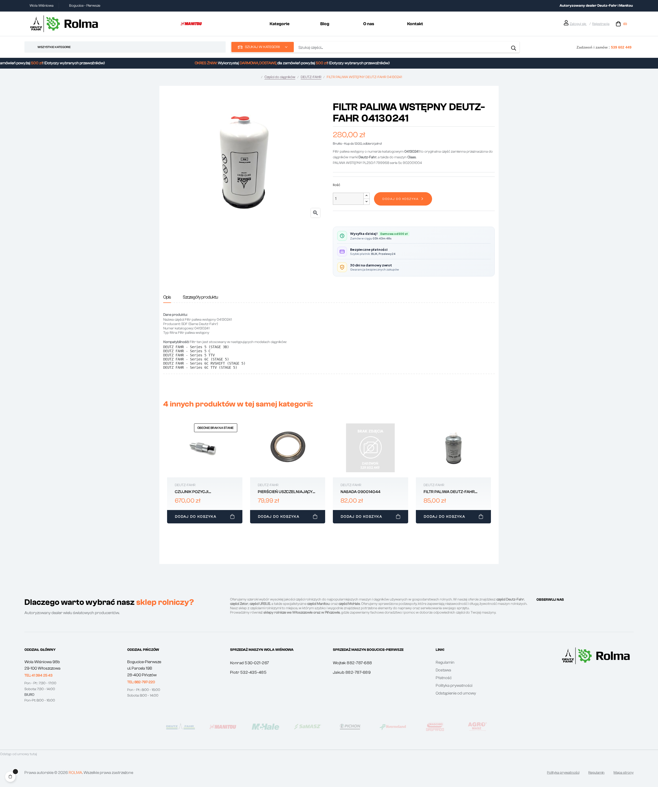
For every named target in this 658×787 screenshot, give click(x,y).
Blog (324, 23)
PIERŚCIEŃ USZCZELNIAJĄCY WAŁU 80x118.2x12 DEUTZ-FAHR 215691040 (285, 492)
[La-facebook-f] (538, 609)
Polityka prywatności (454, 685)
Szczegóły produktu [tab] (200, 297)
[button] (38, 675)
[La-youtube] (566, 609)
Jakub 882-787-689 (352, 672)
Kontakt (415, 23)
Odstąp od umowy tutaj (18, 754)
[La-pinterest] (557, 609)
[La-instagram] (548, 609)
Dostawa (443, 670)
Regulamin (445, 662)
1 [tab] (329, 529)
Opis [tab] (167, 297)
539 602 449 (621, 47)
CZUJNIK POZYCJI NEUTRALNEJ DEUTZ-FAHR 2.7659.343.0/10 (200, 492)
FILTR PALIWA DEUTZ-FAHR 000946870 (449, 492)
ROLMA (75, 772)
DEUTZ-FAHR (185, 485)
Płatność (444, 677)
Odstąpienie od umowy (456, 693)
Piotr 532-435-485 (248, 672)
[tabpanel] (204, 472)
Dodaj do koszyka (400, 199)
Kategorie (279, 23)
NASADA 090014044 (360, 491)
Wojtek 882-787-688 (352, 663)
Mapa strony (624, 773)
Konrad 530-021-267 (249, 663)
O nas (368, 23)
